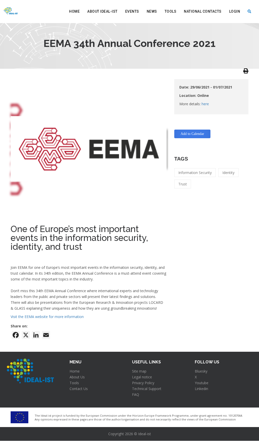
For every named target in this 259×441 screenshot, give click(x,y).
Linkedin (201, 388)
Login (234, 11)
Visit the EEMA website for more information (47, 316)
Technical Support (146, 388)
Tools (171, 11)
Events (132, 11)
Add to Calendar (192, 134)
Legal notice (142, 377)
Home (74, 11)
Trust (182, 184)
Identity (228, 172)
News (152, 11)
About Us (77, 377)
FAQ (135, 394)
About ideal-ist (102, 11)
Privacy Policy (143, 382)
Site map (139, 371)
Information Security (195, 172)
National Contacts (203, 11)
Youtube (201, 382)
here (205, 103)
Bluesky (201, 371)
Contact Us (79, 388)
